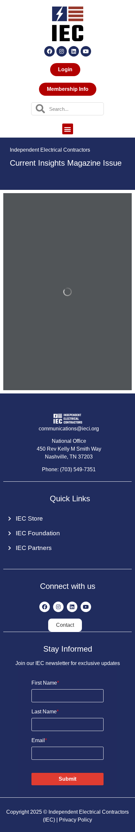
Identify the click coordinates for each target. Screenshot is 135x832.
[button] (67, 129)
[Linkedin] (73, 51)
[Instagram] (61, 51)
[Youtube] (86, 51)
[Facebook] (49, 51)
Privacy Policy (75, 820)
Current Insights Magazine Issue (66, 162)
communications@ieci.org (69, 428)
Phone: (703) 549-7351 (69, 469)
